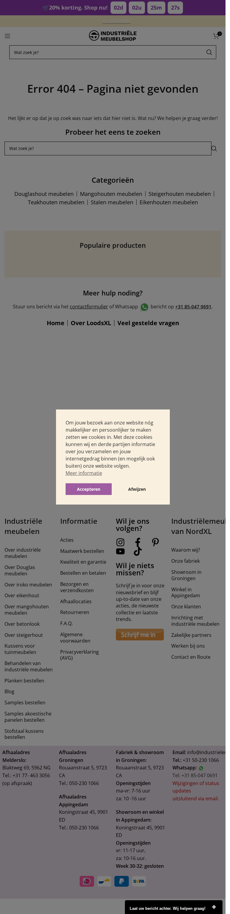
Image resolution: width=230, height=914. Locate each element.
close (214, 907)
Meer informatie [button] (84, 473)
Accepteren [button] (88, 489)
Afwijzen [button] (137, 489)
